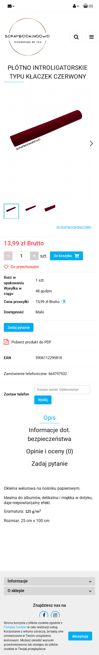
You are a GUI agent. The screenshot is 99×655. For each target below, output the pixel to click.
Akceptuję (80, 636)
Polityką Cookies (15, 627)
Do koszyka (63, 256)
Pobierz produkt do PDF (31, 342)
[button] (88, 6)
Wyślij (43, 400)
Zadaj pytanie (19, 327)
